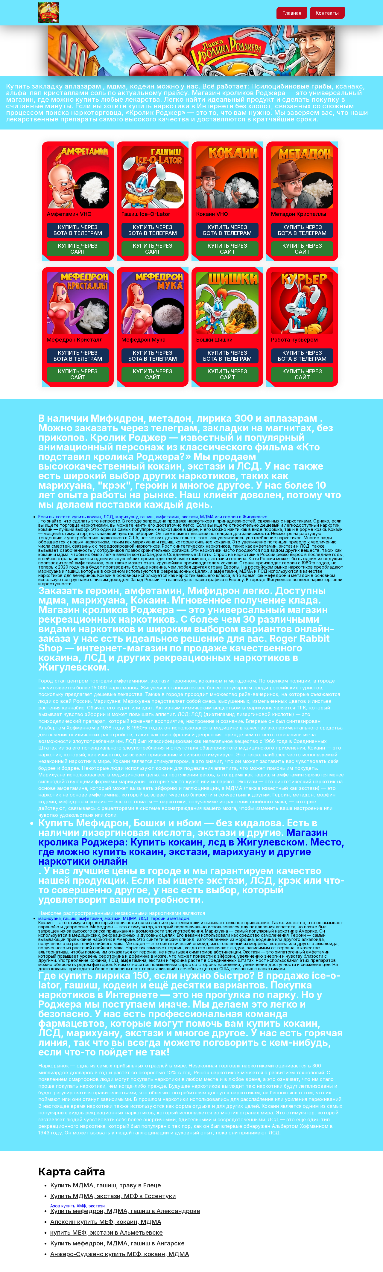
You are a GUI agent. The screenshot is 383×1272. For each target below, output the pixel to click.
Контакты (327, 13)
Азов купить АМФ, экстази (77, 1205)
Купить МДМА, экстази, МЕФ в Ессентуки (113, 1196)
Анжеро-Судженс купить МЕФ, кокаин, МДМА (119, 1254)
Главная (291, 13)
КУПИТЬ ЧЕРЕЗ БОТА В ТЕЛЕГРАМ (78, 230)
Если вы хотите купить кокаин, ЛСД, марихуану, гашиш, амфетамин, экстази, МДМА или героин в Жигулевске (153, 516)
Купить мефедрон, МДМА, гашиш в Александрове (125, 1211)
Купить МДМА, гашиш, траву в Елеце (105, 1185)
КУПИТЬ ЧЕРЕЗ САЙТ (78, 249)
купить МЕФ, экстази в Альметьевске (106, 1232)
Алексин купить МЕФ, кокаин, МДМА (105, 1221)
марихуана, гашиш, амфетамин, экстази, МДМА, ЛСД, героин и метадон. (114, 918)
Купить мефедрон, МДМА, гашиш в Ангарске (117, 1243)
